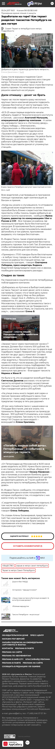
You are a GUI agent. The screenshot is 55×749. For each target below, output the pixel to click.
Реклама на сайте (12, 652)
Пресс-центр (37, 635)
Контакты (7, 648)
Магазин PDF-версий (13, 639)
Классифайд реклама (37, 659)
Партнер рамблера (24, 736)
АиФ (22, 72)
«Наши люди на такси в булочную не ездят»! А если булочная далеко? (30, 599)
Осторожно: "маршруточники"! (24, 590)
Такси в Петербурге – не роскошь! (25, 614)
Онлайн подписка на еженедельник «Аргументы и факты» (22, 643)
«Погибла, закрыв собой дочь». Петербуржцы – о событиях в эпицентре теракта (24, 449)
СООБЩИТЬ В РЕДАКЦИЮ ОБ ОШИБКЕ (21, 666)
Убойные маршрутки (20, 606)
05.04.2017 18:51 (8, 10)
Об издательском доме (15, 635)
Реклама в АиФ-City (12, 659)
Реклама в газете (24, 648)
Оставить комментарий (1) (27, 546)
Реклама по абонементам (16, 656)
